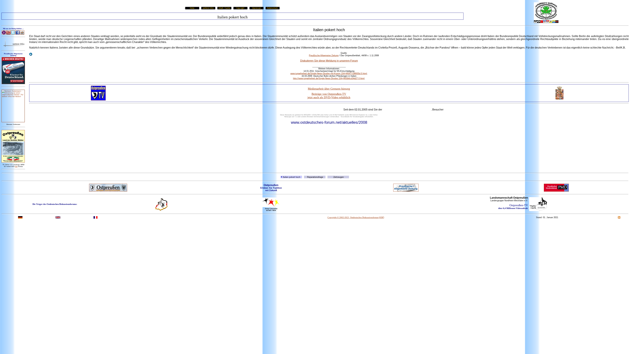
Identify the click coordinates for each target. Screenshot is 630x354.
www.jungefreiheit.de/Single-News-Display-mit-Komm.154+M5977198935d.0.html (328, 73)
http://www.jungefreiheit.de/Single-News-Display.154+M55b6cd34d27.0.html (328, 78)
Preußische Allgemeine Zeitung (323, 55)
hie (16, 166)
